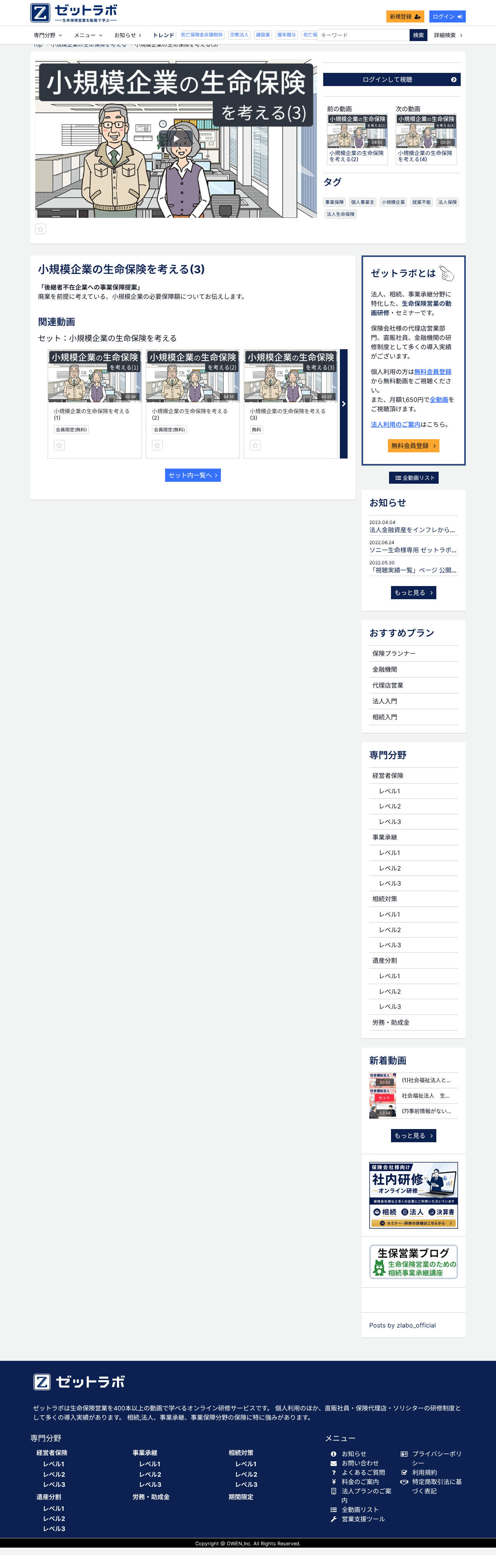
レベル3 (390, 822)
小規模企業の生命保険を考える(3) (288, 414)
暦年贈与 (281, 35)
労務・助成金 (391, 1022)
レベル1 (389, 791)
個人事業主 (362, 202)
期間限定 (241, 1497)
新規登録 (401, 16)
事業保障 (334, 202)
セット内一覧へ (190, 475)
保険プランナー (394, 653)
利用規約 (424, 1472)
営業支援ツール (363, 1519)
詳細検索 (445, 35)
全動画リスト (418, 477)
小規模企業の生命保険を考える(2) (190, 414)
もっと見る (410, 592)
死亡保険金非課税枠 (197, 35)
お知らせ (125, 35)
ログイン (444, 16)
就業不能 (421, 202)
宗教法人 (234, 35)
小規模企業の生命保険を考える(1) (92, 414)
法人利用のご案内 (395, 424)
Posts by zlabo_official (402, 1325)
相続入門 (384, 717)
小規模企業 (393, 202)
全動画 (439, 399)
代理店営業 (387, 685)
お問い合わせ (360, 1463)
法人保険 (447, 202)
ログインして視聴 (387, 79)
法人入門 (384, 701)
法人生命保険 (341, 214)
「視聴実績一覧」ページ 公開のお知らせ (425, 570)
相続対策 (384, 899)
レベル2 (390, 806)
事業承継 (384, 837)
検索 (418, 35)
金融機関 (384, 669)
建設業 (258, 35)
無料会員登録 (432, 372)
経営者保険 (387, 775)
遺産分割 (384, 960)
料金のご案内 (360, 1482)
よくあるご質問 (363, 1472)
